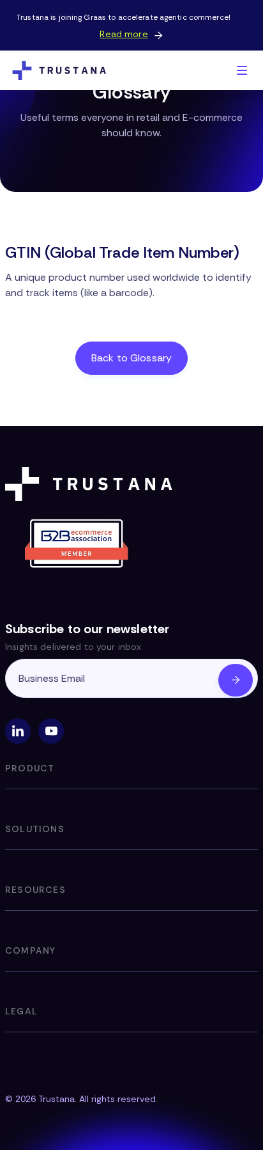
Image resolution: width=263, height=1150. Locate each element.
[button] (242, 70)
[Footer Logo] (91, 484)
